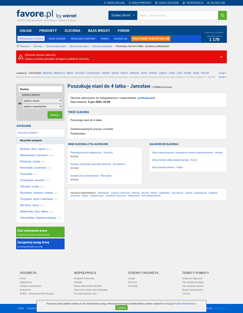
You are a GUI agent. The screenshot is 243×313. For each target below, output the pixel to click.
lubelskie (136, 193)
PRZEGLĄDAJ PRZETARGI (83, 38)
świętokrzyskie (97, 196)
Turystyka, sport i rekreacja (39, 198)
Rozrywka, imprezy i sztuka (39, 192)
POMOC (105, 38)
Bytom (70, 73)
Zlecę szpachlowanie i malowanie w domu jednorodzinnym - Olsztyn (187, 152)
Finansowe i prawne (35, 180)
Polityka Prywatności (30, 286)
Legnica (163, 73)
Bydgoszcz (59, 73)
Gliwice (124, 73)
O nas (23, 278)
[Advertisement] (147, 233)
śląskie (85, 196)
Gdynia (115, 73)
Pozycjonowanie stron (85, 293)
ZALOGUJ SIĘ (217, 3)
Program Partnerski (84, 278)
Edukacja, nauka (32, 161)
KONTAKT (32, 308)
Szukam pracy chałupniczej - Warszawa (90, 175)
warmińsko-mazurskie (116, 196)
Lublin (172, 73)
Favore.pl (47, 14)
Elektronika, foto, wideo (36, 211)
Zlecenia (132, 282)
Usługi (131, 278)
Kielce (144, 73)
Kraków (153, 73)
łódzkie (154, 193)
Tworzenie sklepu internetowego (90, 290)
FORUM (123, 30)
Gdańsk (106, 73)
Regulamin (25, 290)
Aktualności (26, 282)
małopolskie (164, 193)
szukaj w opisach (31, 95)
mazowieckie (177, 193)
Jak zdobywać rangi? (193, 282)
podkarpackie (146, 97)
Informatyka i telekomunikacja (40, 217)
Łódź (179, 73)
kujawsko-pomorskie (120, 193)
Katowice (134, 73)
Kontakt (78, 282)
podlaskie (213, 193)
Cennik (186, 293)
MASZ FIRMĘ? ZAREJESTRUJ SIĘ (151, 38)
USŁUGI (26, 30)
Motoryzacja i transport (37, 155)
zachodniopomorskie (151, 196)
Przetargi (132, 286)
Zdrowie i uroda (32, 186)
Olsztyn (187, 73)
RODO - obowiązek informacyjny (37, 293)
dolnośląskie (103, 193)
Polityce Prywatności (185, 303)
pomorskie (75, 196)
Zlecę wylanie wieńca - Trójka (167, 167)
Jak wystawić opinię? (193, 286)
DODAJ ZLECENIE (169, 3)
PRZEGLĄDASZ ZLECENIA (31, 38)
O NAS (21, 308)
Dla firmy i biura (32, 205)
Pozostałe (28, 173)
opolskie (189, 193)
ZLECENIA (72, 30)
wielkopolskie (134, 196)
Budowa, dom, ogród (36, 148)
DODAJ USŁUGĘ (116, 3)
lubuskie (145, 193)
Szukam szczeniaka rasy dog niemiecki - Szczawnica (97, 164)
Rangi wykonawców (192, 290)
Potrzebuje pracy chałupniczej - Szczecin (91, 152)
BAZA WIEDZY (99, 30)
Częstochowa (93, 73)
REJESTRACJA (195, 3)
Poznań (205, 73)
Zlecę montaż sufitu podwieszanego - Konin (174, 160)
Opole (196, 73)
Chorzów (79, 73)
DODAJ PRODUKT (141, 3)
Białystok (47, 73)
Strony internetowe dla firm (88, 286)
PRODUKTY (48, 30)
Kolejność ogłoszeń (192, 278)
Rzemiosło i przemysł (35, 167)
